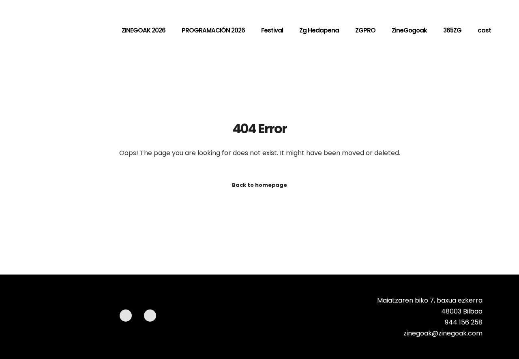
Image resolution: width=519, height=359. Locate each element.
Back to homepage (259, 185)
